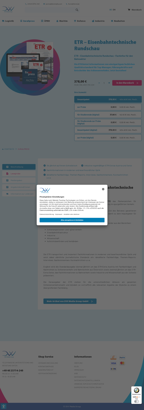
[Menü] (140, 387)
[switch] (136, 401)
